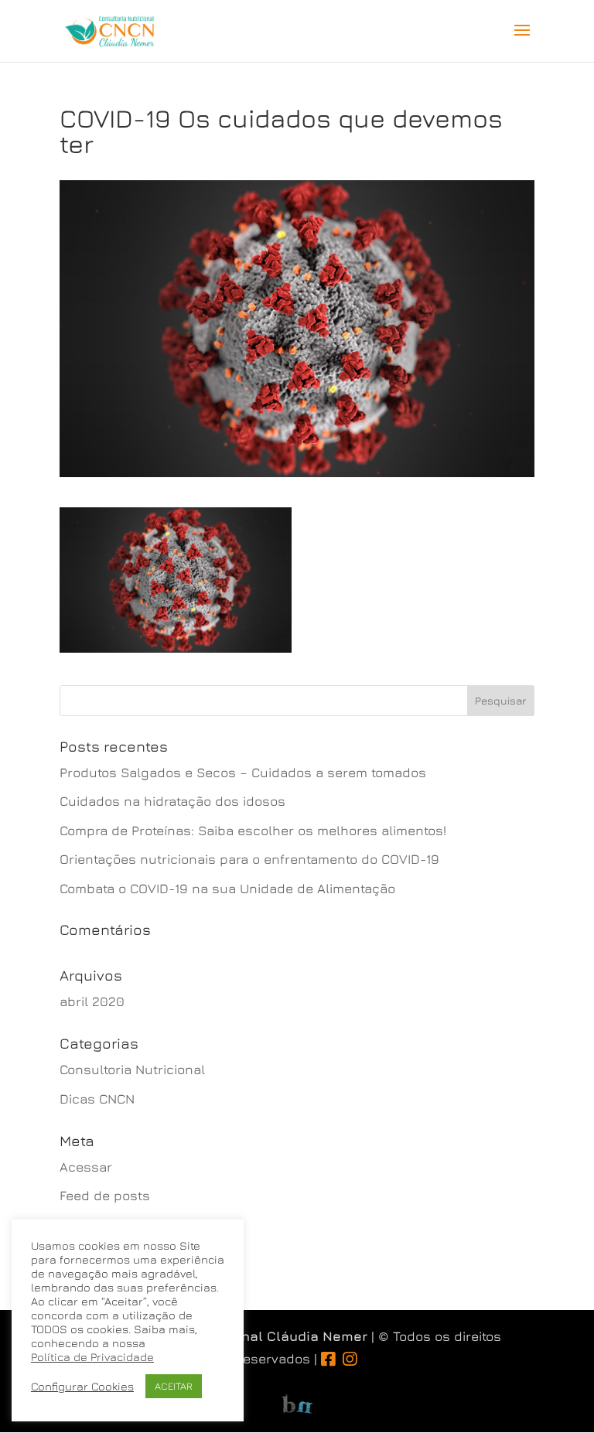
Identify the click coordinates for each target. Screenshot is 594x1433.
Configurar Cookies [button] (82, 1386)
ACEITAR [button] (174, 1386)
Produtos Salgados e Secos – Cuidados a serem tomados (243, 772)
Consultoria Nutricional (132, 1069)
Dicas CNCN (97, 1099)
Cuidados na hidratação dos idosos (172, 801)
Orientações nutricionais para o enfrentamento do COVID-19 (249, 859)
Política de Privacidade (92, 1356)
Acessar (86, 1167)
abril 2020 (92, 1001)
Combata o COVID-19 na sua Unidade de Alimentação (227, 888)
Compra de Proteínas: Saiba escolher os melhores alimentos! (253, 830)
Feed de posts (105, 1195)
